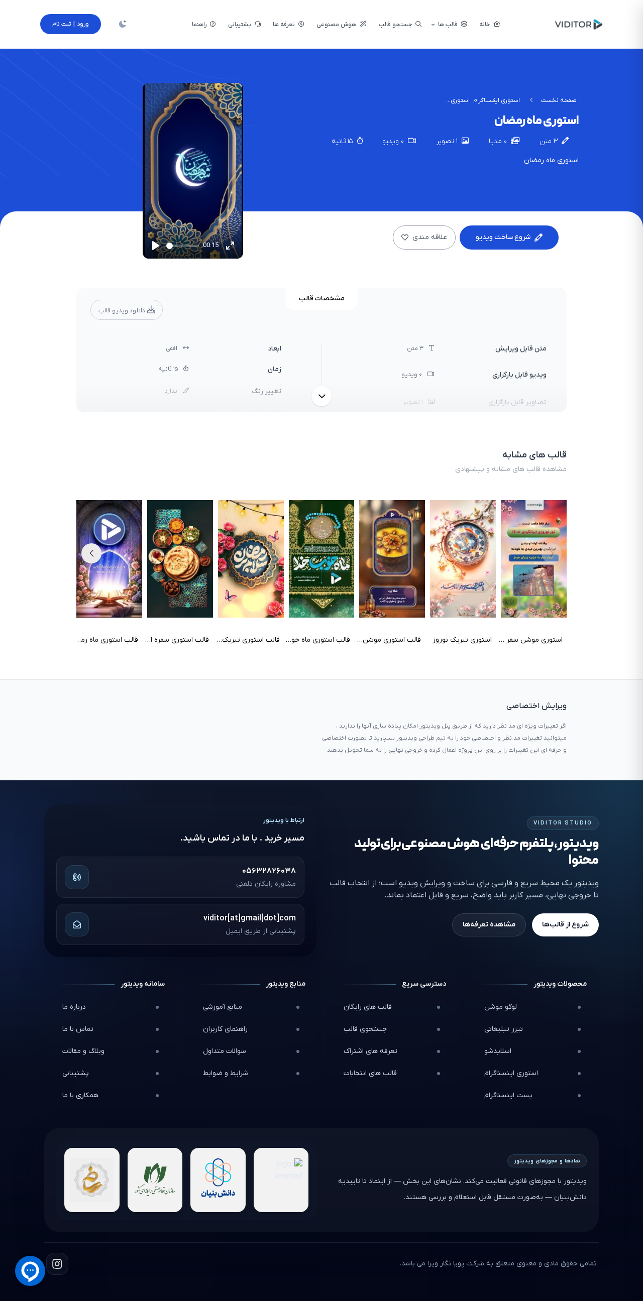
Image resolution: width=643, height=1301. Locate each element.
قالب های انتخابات (370, 1073)
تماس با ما (77, 1029)
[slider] (182, 246)
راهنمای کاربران (225, 1029)
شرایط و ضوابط (225, 1073)
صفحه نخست (559, 100)
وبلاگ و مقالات (83, 1051)
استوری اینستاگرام (511, 1073)
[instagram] (57, 1264)
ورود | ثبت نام (70, 24)
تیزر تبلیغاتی (503, 1029)
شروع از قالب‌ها (565, 924)
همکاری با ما (80, 1095)
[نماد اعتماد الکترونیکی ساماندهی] (92, 1180)
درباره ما (74, 1007)
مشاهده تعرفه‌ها (489, 924)
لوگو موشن (500, 1007)
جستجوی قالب (365, 1029)
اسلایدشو (497, 1051)
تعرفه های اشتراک (370, 1051)
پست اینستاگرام (508, 1095)
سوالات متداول (224, 1051)
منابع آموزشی (222, 1007)
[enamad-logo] (281, 1180)
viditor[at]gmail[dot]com (249, 918)
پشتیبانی (75, 1073)
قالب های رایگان (368, 1007)
